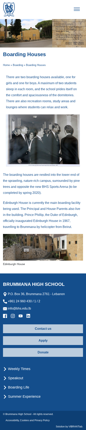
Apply (43, 340)
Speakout (15, 378)
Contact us (43, 328)
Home (6, 65)
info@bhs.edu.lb (19, 308)
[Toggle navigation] (80, 9)
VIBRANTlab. (76, 426)
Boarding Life (18, 387)
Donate (43, 352)
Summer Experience (24, 397)
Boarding (18, 65)
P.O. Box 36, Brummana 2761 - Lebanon (36, 294)
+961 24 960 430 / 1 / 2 (23, 301)
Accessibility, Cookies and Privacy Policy (28, 420)
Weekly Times (18, 369)
